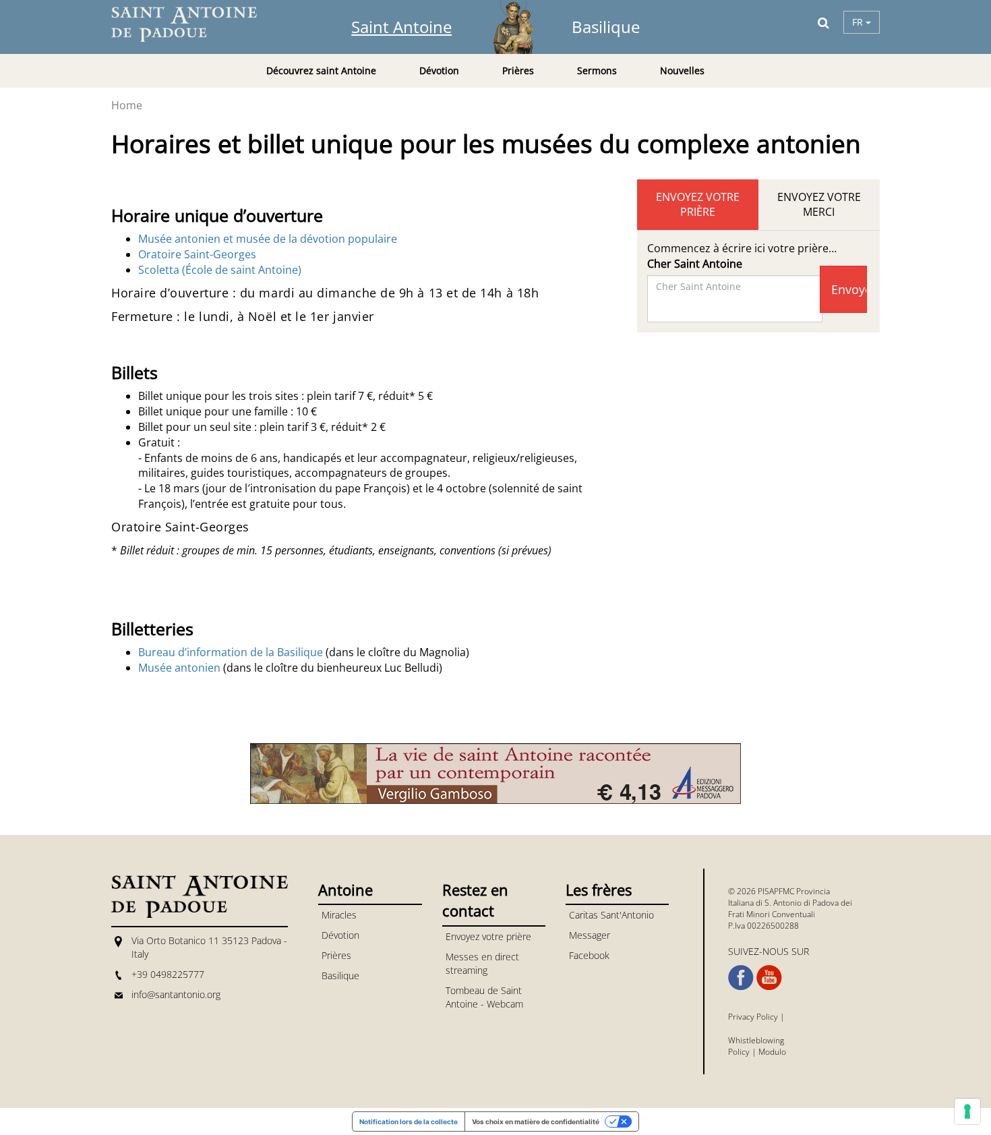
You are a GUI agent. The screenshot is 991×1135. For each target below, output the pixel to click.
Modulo (772, 1051)
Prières (336, 955)
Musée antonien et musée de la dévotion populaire (267, 238)
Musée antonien (179, 667)
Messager (589, 935)
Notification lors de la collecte (408, 1121)
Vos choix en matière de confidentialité (535, 1121)
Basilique (606, 27)
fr (859, 22)
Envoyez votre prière (488, 936)
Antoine (345, 889)
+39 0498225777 (167, 974)
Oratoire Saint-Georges (197, 254)
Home (126, 105)
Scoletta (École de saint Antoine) (219, 269)
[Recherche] (823, 22)
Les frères (599, 889)
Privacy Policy (753, 1016)
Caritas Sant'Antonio (611, 914)
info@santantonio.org (175, 994)
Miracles (339, 914)
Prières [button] (518, 70)
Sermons (597, 70)
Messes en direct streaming (482, 963)
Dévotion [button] (439, 70)
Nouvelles (682, 70)
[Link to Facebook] (741, 978)
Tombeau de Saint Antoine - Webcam (484, 997)
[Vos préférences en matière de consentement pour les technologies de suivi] (967, 1111)
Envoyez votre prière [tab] (698, 205)
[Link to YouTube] (769, 978)
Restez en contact (475, 900)
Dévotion (340, 935)
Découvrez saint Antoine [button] (321, 70)
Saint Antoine (401, 27)
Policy (739, 1051)
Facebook (589, 955)
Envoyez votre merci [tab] (819, 205)
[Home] (192, 24)
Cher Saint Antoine (694, 263)
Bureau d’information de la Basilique (230, 652)
